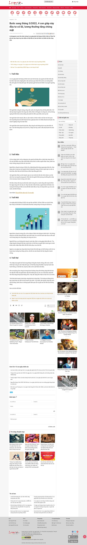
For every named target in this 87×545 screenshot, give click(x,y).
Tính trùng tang (61, 93)
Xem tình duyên (61, 84)
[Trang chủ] (10, 7)
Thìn (35, 15)
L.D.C (48, 305)
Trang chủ (11, 19)
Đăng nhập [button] (76, 1)
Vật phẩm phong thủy (42, 523)
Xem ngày (14, 7)
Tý (12, 15)
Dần (23, 15)
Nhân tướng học (42, 7)
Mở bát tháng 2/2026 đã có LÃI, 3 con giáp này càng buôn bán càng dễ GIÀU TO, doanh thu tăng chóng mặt (21, 507)
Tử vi (18, 7)
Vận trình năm (61, 74)
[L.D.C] (45, 305)
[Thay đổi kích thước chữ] (34, 33)
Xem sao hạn (60, 64)
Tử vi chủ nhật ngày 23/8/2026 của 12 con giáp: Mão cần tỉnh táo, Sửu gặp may (69, 196)
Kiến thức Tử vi (61, 96)
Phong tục (67, 7)
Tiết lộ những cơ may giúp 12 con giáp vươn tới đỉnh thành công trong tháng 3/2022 (29, 64)
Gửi (54, 411)
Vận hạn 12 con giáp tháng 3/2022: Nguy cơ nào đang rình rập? (25, 67)
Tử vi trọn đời (60, 109)
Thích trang (62, 276)
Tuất (69, 15)
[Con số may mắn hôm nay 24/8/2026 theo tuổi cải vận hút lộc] (48, 456)
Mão (29, 15)
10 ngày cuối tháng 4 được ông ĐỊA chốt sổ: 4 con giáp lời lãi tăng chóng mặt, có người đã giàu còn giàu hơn (44, 507)
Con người (71, 132)
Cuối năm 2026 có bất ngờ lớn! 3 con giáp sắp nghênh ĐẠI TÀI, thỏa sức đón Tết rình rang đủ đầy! (33, 370)
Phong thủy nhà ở (41, 525)
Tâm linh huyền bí (69, 525)
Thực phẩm (61, 135)
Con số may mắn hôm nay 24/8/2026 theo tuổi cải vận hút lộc (47, 463)
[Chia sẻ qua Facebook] (11, 305)
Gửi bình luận (51, 426)
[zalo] (16, 305)
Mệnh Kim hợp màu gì (41, 527)
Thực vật (61, 125)
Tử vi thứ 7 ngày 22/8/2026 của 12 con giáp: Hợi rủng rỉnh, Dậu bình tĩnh (68, 188)
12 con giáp (60, 100)
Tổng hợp (71, 137)
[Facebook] (72, 532)
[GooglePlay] (73, 538)
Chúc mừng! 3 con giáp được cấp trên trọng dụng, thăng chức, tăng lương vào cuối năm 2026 (68, 213)
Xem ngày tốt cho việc (13, 525)
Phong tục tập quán (70, 520)
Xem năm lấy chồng (62, 77)
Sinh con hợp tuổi (61, 80)
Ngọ (46, 15)
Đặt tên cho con (61, 90)
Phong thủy (35, 7)
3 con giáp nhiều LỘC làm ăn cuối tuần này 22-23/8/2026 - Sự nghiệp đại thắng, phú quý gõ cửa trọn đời (68, 173)
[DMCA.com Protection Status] (26, 538)
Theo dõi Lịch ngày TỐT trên (41, 33)
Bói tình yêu (54, 525)
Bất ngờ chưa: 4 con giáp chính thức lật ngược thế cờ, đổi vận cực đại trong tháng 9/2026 (68, 165)
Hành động (71, 130)
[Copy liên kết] (22, 305)
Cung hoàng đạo (28, 7)
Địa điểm (71, 135)
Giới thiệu (23, 542)
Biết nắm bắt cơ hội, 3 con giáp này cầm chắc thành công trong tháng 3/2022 (28, 61)
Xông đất (60, 68)
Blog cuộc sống (56, 7)
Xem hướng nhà (40, 520)
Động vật (71, 125)
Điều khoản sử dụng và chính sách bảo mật (34, 542)
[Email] (19, 305)
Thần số (62, 7)
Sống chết (61, 137)
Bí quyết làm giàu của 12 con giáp (25, 192)
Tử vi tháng (60, 71)
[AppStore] (73, 542)
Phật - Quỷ (61, 132)
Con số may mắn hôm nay (63, 112)
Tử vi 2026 (25, 520)
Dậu (63, 15)
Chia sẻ (74, 276)
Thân (58, 15)
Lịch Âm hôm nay (12, 523)
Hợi (75, 15)
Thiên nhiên (61, 130)
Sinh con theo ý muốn (62, 106)
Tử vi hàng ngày (26, 523)
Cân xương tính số (62, 103)
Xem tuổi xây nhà (61, 87)
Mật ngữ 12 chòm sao (56, 523)
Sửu (18, 15)
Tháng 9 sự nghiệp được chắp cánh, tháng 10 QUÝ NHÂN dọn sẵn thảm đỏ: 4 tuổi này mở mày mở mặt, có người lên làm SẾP (16, 465)
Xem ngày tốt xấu (12, 520)
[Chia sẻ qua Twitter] (13, 305)
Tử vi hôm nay (55, 520)
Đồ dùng (70, 127)
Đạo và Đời (49, 7)
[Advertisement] (30, 49)
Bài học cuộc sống (70, 523)
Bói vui (22, 7)
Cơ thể (60, 127)
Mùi (52, 15)
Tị (40, 15)
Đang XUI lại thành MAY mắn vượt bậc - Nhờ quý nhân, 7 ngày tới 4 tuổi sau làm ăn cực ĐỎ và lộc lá (68, 181)
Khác (72, 7)
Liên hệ (44, 542)
